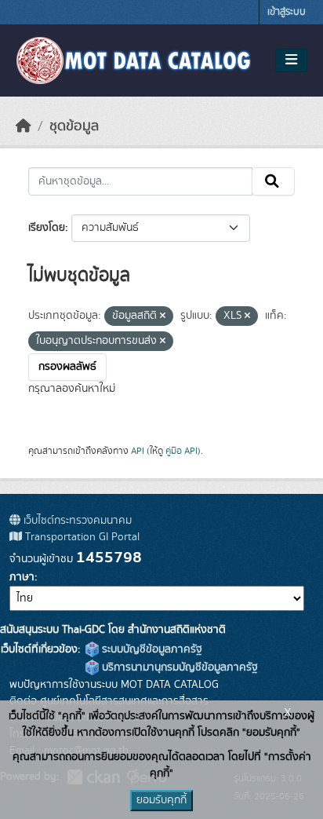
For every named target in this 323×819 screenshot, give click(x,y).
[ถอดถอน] (162, 316)
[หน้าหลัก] (23, 126)
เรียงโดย (46, 228)
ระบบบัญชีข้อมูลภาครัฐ (150, 649)
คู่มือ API (181, 451)
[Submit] (273, 181)
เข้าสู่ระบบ (286, 12)
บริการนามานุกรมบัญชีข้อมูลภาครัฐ (178, 667)
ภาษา (21, 577)
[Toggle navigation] (291, 60)
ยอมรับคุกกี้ (161, 800)
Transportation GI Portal (81, 537)
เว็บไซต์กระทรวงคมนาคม (76, 520)
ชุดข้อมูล (74, 126)
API (137, 451)
